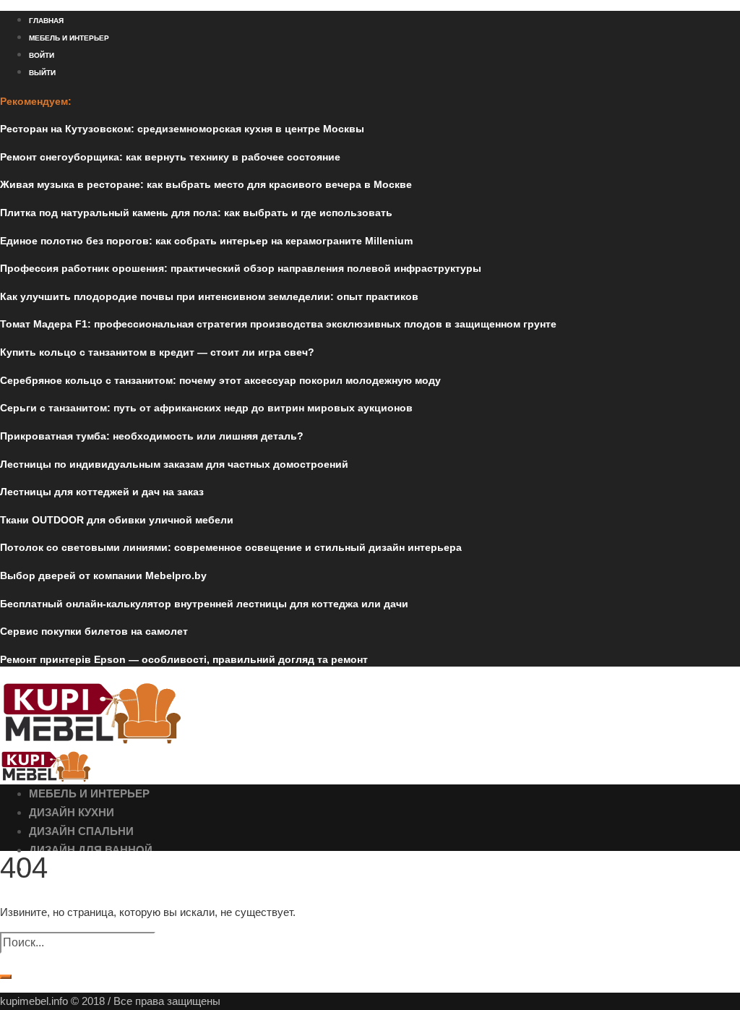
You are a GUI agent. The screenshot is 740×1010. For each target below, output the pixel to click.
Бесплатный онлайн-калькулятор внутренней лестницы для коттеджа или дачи (204, 603)
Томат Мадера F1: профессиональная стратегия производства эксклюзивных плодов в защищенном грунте (278, 324)
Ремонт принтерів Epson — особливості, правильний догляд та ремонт (184, 659)
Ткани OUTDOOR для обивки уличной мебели (116, 520)
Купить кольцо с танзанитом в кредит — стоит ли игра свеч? (157, 352)
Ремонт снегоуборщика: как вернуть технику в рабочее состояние (170, 157)
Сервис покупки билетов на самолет (94, 631)
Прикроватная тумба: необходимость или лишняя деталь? (152, 436)
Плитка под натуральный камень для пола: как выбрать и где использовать (196, 212)
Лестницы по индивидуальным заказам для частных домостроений (174, 464)
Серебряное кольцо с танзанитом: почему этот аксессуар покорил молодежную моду (220, 380)
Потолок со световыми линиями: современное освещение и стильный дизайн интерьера (231, 547)
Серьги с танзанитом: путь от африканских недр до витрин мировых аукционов (206, 408)
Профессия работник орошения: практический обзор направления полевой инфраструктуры (240, 268)
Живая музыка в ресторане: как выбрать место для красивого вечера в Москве (206, 184)
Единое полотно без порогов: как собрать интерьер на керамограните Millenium (206, 241)
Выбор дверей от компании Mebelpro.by (103, 575)
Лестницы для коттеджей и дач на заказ (102, 491)
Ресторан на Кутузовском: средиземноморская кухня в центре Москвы (182, 128)
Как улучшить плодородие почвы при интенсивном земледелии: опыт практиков (209, 296)
